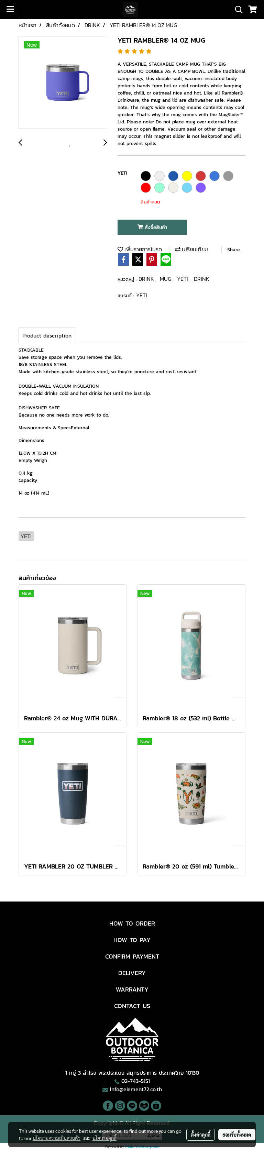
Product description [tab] (47, 335)
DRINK (147, 279)
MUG (166, 279)
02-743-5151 (135, 1081)
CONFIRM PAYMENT (132, 956)
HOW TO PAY (132, 939)
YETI (183, 279)
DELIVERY (132, 972)
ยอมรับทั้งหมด (236, 1134)
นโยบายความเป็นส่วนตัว (56, 1138)
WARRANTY (132, 989)
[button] (236, 9)
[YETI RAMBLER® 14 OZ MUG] (63, 82)
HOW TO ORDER (132, 923)
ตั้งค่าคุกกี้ (200, 1134)
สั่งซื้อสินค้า (155, 227)
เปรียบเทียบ (194, 249)
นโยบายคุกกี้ (104, 1138)
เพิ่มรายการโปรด (142, 249)
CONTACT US (132, 1005)
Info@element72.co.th (136, 1089)
